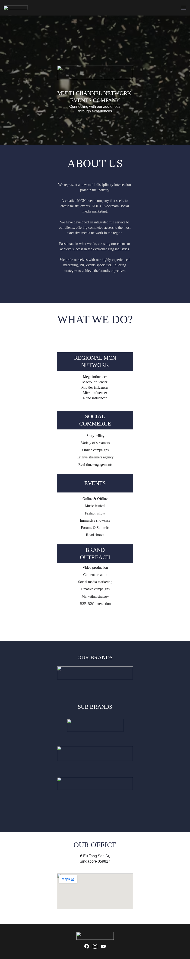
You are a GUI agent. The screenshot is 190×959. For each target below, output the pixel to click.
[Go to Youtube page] (103, 946)
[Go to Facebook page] (86, 946)
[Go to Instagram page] (95, 946)
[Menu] (183, 8)
